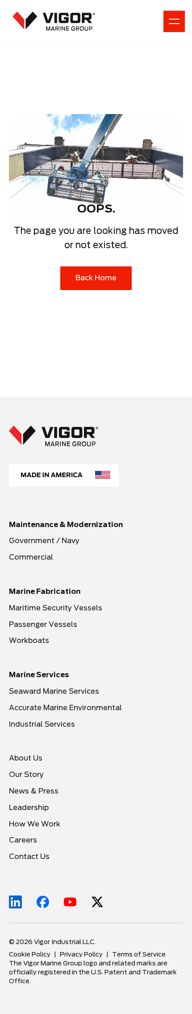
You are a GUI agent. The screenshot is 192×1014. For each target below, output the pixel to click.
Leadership (29, 807)
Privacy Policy (81, 954)
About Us (25, 758)
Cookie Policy (29, 954)
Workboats (29, 640)
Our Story (26, 774)
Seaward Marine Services (54, 691)
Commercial (31, 557)
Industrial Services (42, 724)
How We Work (34, 824)
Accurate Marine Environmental (65, 707)
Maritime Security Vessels (55, 608)
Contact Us (29, 856)
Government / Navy (44, 540)
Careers (24, 840)
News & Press (33, 791)
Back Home (96, 278)
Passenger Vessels (43, 624)
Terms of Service (139, 954)
